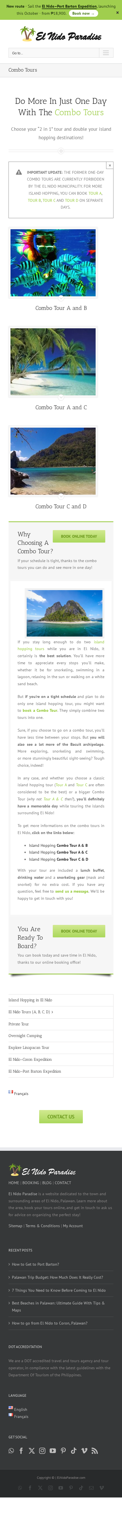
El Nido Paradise (23, 1193)
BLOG (47, 1182)
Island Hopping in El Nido (30, 1000)
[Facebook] (21, 1451)
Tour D (71, 200)
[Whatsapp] (11, 1451)
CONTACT (63, 1182)
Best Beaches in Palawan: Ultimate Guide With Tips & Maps (58, 1306)
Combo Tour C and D (61, 506)
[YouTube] (53, 1451)
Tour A (95, 193)
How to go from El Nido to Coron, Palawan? (49, 1323)
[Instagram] (42, 1451)
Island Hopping (58, 845)
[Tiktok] (74, 1451)
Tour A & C (53, 799)
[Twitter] (32, 1451)
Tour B (34, 200)
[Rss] (95, 1451)
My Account (73, 1225)
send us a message (71, 891)
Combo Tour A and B (61, 308)
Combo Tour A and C (61, 407)
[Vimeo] (84, 1451)
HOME (14, 1182)
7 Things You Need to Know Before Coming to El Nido (59, 1290)
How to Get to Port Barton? (35, 1264)
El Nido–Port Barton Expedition (69, 6)
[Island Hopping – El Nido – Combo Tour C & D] (53, 429)
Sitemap (15, 1225)
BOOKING (30, 1182)
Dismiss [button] (117, 13)
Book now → (83, 13)
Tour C (49, 200)
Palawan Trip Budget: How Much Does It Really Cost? (57, 1277)
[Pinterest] (63, 1451)
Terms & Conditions (43, 1225)
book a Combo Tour (40, 710)
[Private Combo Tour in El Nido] (53, 231)
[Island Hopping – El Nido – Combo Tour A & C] (53, 330)
